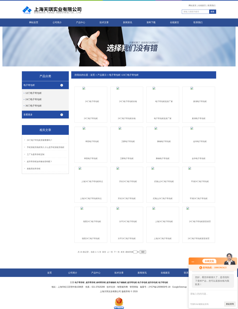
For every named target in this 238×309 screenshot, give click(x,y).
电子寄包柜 (29, 85)
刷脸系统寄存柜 (33, 169)
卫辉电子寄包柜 (127, 158)
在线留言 (202, 5)
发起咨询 (230, 304)
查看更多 (28, 114)
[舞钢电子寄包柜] (163, 141)
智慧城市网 (122, 287)
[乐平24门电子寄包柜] (127, 221)
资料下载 (151, 22)
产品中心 (80, 22)
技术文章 (104, 22)
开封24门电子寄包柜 (127, 198)
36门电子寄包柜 (33, 105)
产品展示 (102, 75)
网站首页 (192, 5)
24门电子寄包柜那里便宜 (199, 238)
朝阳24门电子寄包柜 (91, 238)
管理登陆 (134, 287)
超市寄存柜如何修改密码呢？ (39, 161)
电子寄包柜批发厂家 (162, 118)
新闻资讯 (127, 22)
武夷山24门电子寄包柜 (163, 198)
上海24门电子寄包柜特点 (91, 198)
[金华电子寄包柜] (199, 141)
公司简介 (57, 22)
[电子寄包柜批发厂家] (163, 101)
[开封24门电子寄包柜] (127, 181)
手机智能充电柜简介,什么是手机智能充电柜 (45, 147)
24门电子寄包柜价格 (127, 118)
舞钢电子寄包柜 (163, 158)
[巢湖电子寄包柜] (199, 101)
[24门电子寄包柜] (91, 101)
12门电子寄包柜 (33, 93)
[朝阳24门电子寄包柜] (91, 221)
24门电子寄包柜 (33, 99)
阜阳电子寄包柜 (91, 158)
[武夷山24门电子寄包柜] (163, 181)
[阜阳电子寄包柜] (91, 141)
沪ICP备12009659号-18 (159, 287)
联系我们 (211, 5)
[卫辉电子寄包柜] (127, 141)
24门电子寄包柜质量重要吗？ (39, 140)
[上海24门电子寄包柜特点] (91, 181)
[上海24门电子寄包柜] (163, 221)
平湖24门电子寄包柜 (199, 198)
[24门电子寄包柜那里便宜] (199, 221)
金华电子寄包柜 (198, 158)
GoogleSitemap (179, 287)
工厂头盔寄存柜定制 (35, 154)
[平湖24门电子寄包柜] (198, 181)
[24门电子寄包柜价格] (127, 101)
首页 (92, 75)
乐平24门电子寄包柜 (127, 238)
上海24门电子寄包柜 (163, 238)
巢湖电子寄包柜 (198, 118)
